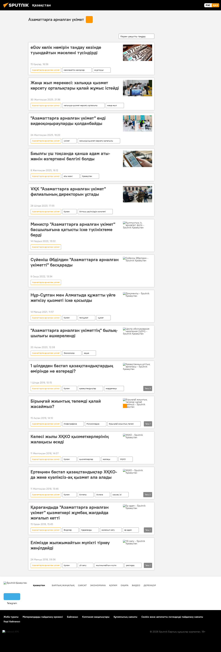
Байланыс (72, 616)
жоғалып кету (108, 530)
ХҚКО (123, 459)
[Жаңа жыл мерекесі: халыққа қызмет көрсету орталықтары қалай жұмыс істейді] (137, 88)
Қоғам (67, 211)
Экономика (69, 353)
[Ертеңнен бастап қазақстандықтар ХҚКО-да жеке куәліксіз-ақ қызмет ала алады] (137, 471)
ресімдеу (130, 565)
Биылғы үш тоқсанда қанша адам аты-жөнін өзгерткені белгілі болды (70, 156)
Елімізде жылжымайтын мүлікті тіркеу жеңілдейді (70, 545)
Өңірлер (68, 530)
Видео (136, 585)
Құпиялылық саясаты (125, 616)
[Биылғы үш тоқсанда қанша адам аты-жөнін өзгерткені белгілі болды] (137, 159)
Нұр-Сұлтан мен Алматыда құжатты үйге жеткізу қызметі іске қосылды (73, 297)
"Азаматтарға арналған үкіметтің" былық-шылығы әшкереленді (74, 333)
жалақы (106, 459)
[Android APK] (10, 631)
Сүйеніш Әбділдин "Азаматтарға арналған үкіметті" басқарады (75, 262)
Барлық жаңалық (63, 585)
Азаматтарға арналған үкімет (56, 19)
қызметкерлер (86, 459)
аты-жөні (68, 176)
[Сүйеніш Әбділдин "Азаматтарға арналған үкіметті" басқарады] (137, 259)
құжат (101, 317)
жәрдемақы (111, 388)
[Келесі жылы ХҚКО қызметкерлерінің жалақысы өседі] (137, 436)
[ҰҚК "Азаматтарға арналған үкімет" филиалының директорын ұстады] (137, 194)
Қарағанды (86, 530)
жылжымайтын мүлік (106, 565)
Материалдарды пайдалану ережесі (43, 616)
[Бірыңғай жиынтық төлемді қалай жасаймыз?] (137, 403)
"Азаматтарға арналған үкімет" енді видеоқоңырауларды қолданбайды (68, 120)
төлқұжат (83, 317)
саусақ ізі (117, 494)
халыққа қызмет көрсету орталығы (81, 105)
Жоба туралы (11, 616)
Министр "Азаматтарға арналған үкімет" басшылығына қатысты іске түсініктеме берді (73, 229)
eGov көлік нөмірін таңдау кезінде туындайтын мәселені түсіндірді (66, 50)
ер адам (128, 530)
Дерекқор (150, 585)
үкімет (67, 140)
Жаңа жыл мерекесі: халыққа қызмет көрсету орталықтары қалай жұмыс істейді (75, 85)
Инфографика (70, 423)
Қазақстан (87, 176)
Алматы (83, 494)
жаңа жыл (112, 105)
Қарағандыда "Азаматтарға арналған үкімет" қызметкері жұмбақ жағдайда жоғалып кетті (70, 512)
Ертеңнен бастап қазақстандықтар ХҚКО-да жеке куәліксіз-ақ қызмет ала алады (74, 474)
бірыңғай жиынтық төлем (121, 423)
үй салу (82, 565)
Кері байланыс (12, 621)
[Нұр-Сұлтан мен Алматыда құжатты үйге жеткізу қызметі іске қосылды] (137, 294)
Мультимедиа (93, 423)
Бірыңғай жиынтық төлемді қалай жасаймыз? (66, 403)
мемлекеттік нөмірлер (74, 70)
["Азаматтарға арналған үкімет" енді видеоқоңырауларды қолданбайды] (137, 123)
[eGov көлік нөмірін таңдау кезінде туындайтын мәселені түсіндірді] (137, 53)
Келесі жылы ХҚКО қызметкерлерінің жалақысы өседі (70, 439)
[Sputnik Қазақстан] (17, 8)
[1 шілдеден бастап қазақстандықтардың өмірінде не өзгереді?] (137, 366)
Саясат (82, 585)
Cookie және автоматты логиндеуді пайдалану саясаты (172, 616)
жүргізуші (99, 70)
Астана (99, 494)
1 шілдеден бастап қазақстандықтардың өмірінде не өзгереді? (72, 368)
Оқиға (124, 585)
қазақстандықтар (87, 388)
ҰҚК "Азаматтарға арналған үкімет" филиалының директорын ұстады (68, 191)
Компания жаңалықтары (95, 616)
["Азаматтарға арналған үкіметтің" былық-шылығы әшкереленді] (137, 331)
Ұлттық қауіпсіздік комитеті (92, 211)
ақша (86, 353)
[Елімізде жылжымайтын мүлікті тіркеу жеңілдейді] (137, 542)
